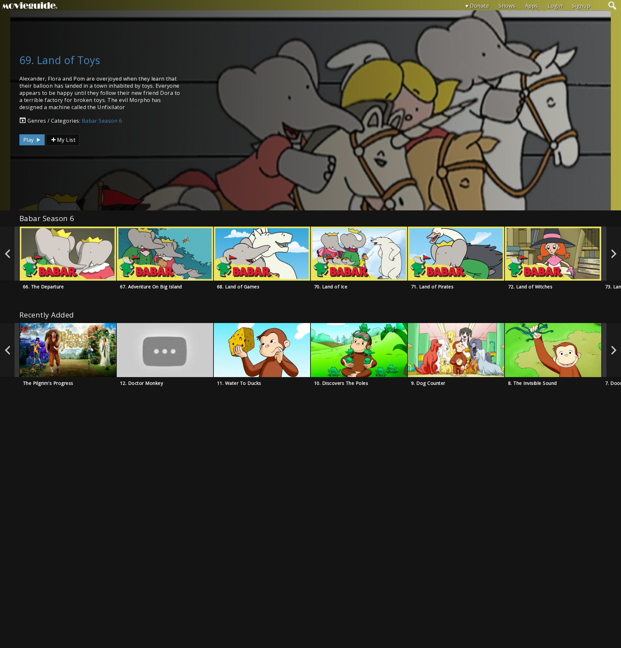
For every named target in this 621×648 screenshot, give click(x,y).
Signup (581, 5)
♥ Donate (477, 5)
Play (29, 139)
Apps (531, 5)
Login (555, 5)
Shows (507, 5)
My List (66, 139)
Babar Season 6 (102, 120)
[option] (68, 254)
